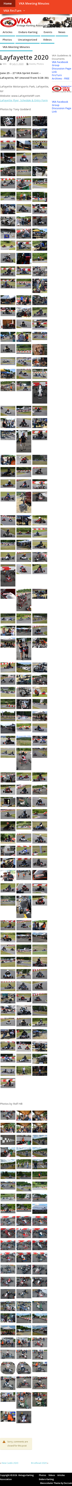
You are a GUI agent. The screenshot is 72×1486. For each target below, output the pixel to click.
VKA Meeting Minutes (34, 3)
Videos (47, 39)
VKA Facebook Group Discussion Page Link (61, 67)
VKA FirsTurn (12, 11)
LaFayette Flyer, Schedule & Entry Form (24, 100)
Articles (7, 32)
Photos (7, 39)
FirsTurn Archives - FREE (60, 77)
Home (7, 3)
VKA (4, 63)
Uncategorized (27, 39)
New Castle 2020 (10, 1463)
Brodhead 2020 (39, 1463)
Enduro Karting (28, 32)
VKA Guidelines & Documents (61, 57)
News (61, 32)
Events (48, 32)
